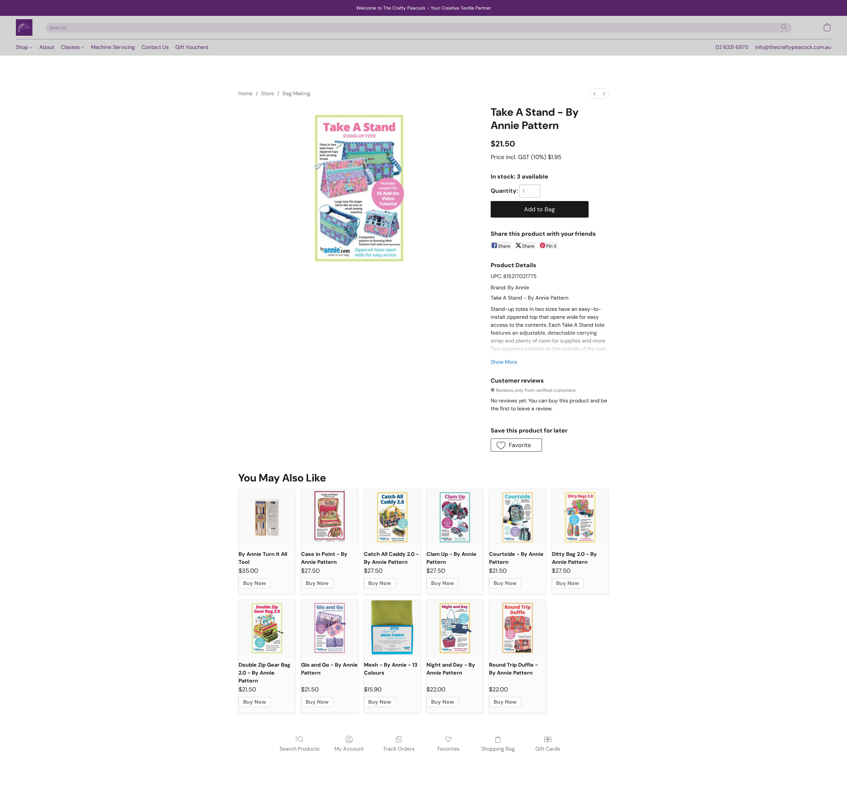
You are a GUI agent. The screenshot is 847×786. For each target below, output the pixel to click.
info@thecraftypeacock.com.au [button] (793, 47)
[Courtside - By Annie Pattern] (517, 517)
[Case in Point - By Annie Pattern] (329, 517)
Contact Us (155, 47)
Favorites (448, 748)
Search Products (300, 748)
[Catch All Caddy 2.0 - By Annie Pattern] (392, 517)
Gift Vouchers (191, 47)
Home (245, 93)
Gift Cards (547, 748)
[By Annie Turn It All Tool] (267, 517)
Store (267, 93)
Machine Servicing (113, 47)
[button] (24, 27)
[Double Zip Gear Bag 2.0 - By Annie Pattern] (267, 628)
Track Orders (399, 748)
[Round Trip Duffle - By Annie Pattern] (517, 628)
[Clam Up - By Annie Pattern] (454, 517)
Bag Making (296, 93)
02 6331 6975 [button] (731, 47)
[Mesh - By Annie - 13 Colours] (392, 628)
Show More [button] (504, 361)
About (46, 47)
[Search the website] (784, 27)
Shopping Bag (498, 748)
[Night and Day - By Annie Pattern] (454, 628)
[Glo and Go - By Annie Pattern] (329, 628)
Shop (22, 47)
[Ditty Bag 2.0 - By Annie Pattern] (580, 517)
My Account (349, 748)
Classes (71, 47)
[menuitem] (594, 94)
